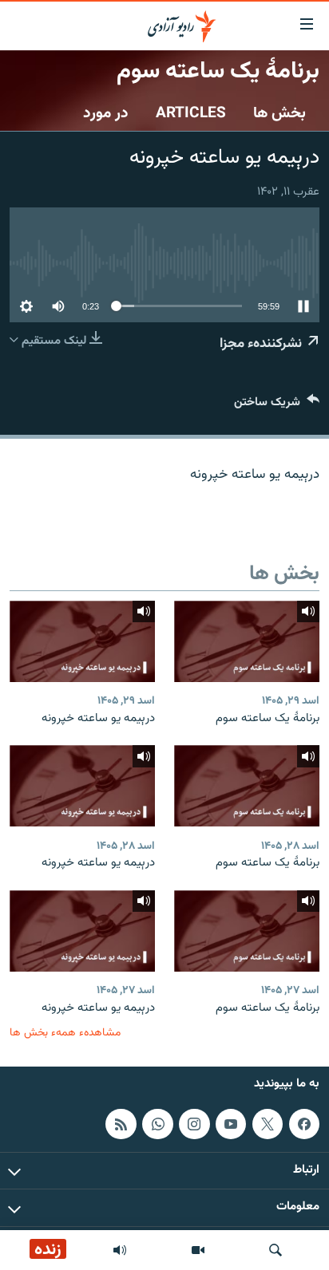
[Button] (276, 405)
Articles (191, 113)
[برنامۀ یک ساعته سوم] (246, 641)
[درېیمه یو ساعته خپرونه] (82, 641)
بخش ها (279, 113)
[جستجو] (275, 1250)
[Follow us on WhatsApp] (157, 1124)
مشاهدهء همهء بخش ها (65, 1032)
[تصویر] (198, 1250)
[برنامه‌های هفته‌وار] (120, 1250)
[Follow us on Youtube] (231, 1124)
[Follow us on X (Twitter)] (267, 1124)
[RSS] (120, 1124)
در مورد (106, 113)
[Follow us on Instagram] (194, 1124)
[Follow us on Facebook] (304, 1124)
